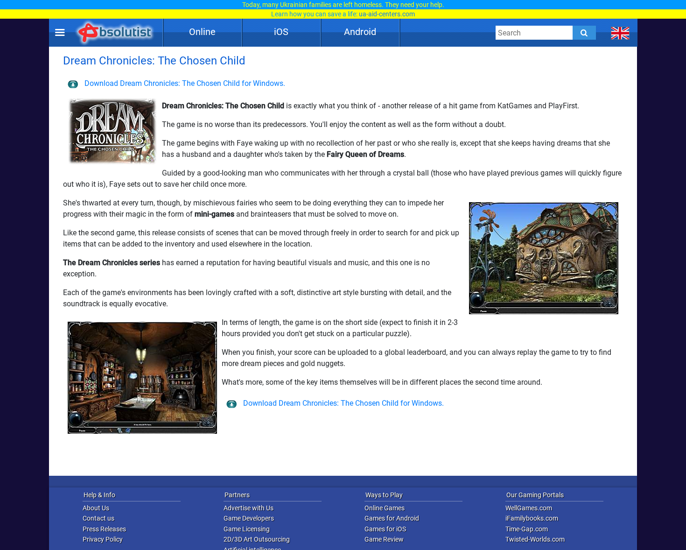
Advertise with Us (248, 508)
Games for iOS (385, 529)
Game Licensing (247, 529)
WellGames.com (528, 508)
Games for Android (391, 518)
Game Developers (249, 518)
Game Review (384, 539)
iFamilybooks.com (531, 518)
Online (202, 31)
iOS (281, 31)
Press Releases (104, 529)
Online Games (384, 508)
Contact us (98, 518)
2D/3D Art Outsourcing (257, 539)
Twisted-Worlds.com (535, 539)
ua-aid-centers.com (387, 14)
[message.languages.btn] (620, 33)
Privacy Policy (103, 539)
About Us (96, 508)
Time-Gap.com (526, 529)
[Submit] (584, 33)
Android (360, 31)
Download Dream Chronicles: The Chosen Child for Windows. (184, 83)
